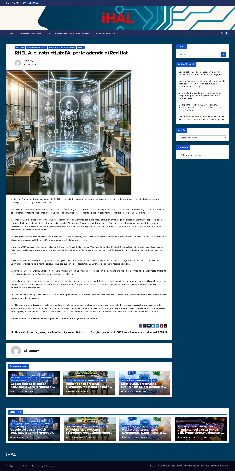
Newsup (40, 466)
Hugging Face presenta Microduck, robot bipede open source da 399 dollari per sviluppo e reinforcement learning (202, 84)
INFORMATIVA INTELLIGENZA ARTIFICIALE (69, 33)
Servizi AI (80, 47)
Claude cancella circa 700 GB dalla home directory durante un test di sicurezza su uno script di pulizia (200, 107)
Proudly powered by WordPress (18, 466)
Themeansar (50, 466)
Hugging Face (93, 380)
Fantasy (29, 61)
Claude (213, 426)
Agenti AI (125, 380)
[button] (222, 33)
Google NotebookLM (18, 380)
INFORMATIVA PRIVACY (106, 33)
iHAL (117, 18)
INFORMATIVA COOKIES (31, 33)
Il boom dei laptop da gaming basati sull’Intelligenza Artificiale (49, 332)
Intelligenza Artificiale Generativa (62, 47)
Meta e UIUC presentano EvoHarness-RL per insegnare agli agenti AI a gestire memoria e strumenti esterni (200, 96)
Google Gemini (46, 377)
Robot (102, 380)
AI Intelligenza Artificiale (36, 47)
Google (35, 377)
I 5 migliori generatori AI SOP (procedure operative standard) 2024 (127, 332)
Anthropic (204, 426)
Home (12, 33)
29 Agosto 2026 (20, 437)
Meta (154, 380)
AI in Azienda (20, 47)
